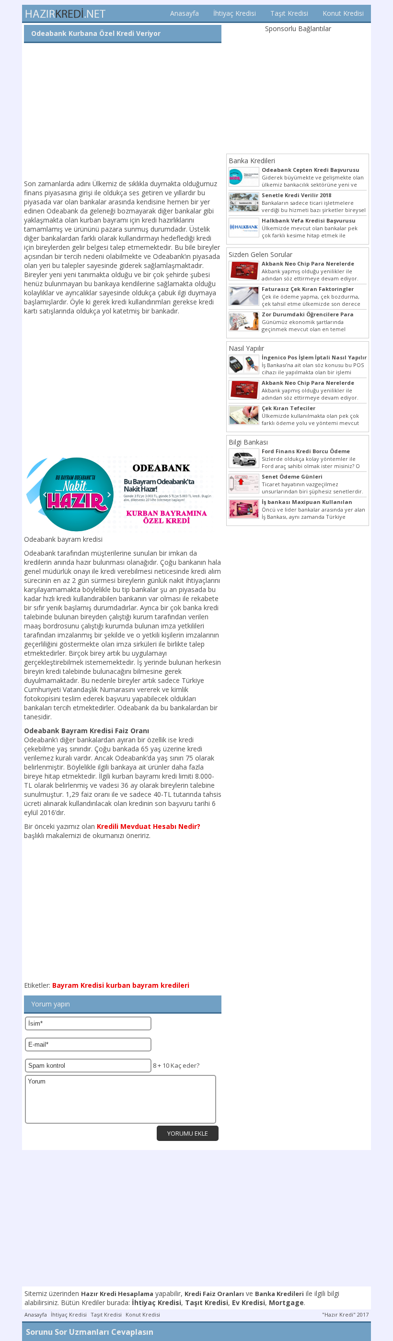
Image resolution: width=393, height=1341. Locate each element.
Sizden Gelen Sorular (260, 254)
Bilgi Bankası (248, 442)
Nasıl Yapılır (246, 348)
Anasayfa (184, 13)
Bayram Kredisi (78, 985)
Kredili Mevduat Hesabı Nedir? (148, 826)
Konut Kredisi (343, 13)
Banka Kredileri (252, 160)
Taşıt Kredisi (289, 13)
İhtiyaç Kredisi (234, 13)
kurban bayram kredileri (147, 985)
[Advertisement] (122, 112)
